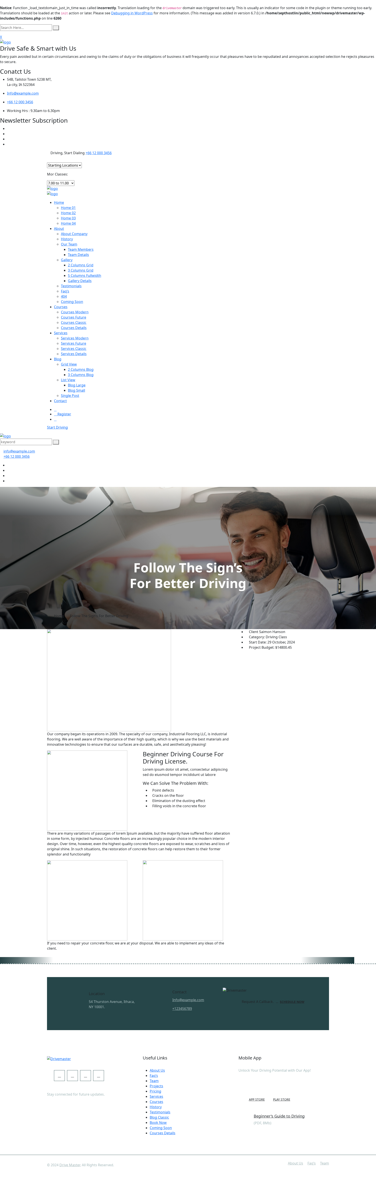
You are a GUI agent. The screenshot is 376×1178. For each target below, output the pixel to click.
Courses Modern (75, 312)
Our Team (69, 244)
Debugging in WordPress (132, 13)
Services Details (74, 353)
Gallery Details (80, 280)
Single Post (70, 395)
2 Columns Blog (81, 369)
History (67, 239)
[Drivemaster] (5, 41)
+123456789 (182, 1008)
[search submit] (56, 27)
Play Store (281, 1099)
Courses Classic (73, 322)
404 (64, 296)
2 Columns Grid (80, 265)
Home (59, 202)
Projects (156, 1086)
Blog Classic (159, 1117)
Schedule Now (292, 1002)
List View (68, 380)
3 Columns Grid (80, 270)
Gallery (66, 259)
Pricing (155, 1091)
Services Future (73, 343)
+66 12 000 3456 (20, 102)
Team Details (78, 254)
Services (60, 333)
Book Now (158, 1122)
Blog (57, 359)
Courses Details (74, 327)
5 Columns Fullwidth (84, 275)
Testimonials (71, 286)
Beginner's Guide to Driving (279, 1116)
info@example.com (19, 451)
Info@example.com (23, 93)
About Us (157, 1070)
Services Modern (75, 338)
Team (154, 1080)
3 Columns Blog (81, 374)
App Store (257, 1099)
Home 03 (68, 218)
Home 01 (68, 207)
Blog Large (77, 385)
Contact (60, 400)
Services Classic (73, 348)
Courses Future (73, 317)
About (59, 228)
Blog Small (76, 390)
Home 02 (68, 213)
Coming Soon (72, 301)
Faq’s (65, 291)
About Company (74, 233)
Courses (60, 306)
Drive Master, (70, 1165)
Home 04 (68, 223)
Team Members (81, 249)
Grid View (69, 364)
